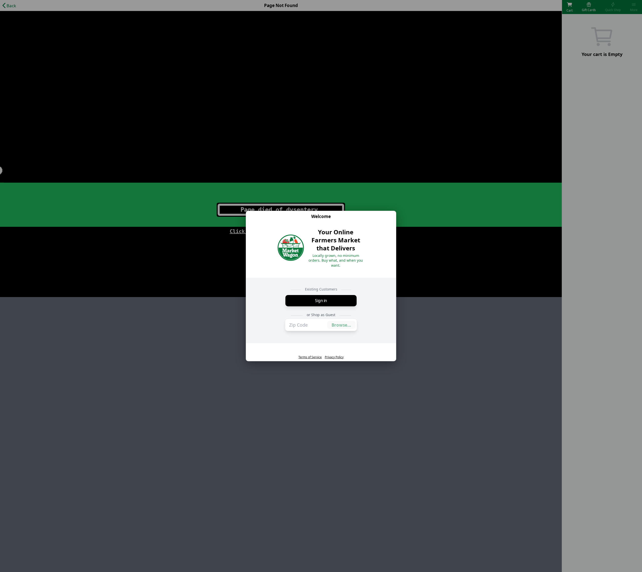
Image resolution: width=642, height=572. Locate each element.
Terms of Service (310, 357)
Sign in (321, 300)
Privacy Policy (334, 357)
